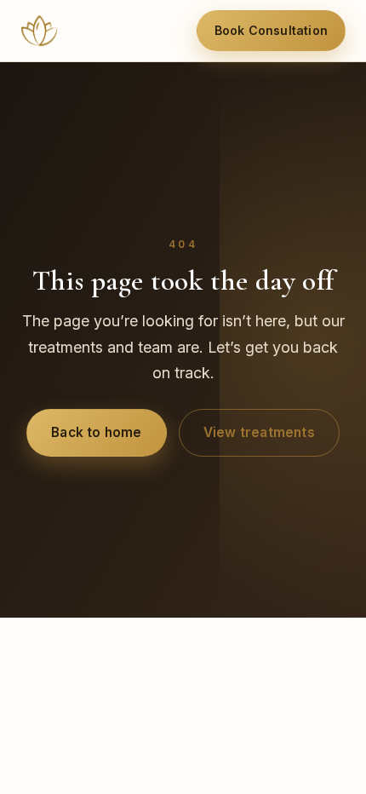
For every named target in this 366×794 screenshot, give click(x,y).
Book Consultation (271, 30)
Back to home (96, 432)
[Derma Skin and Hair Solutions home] (39, 30)
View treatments (259, 432)
